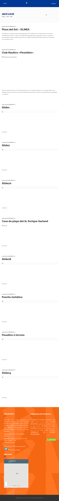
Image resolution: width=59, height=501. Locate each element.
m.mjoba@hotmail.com (9, 442)
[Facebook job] (8, 446)
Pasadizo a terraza (13, 335)
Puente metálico (12, 297)
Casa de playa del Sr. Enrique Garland (25, 221)
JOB (42, 430)
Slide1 (6, 107)
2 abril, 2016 (4, 180)
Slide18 (6, 259)
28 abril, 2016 (5, 26)
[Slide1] (29, 120)
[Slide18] (29, 271)
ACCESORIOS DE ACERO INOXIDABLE (44, 424)
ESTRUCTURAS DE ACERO (50, 428)
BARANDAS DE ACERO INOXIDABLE (41, 420)
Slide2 (6, 145)
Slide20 (6, 183)
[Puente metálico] (29, 309)
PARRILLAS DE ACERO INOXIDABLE (43, 433)
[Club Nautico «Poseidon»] (29, 71)
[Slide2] (29, 158)
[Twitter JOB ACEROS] (6, 450)
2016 (7, 17)
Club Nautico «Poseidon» (18, 52)
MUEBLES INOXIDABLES (49, 430)
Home (3, 17)
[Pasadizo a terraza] (29, 347)
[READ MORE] (6, 42)
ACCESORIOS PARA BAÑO (41, 428)
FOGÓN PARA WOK (35, 430)
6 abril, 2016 (4, 104)
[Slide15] (29, 385)
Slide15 (6, 372)
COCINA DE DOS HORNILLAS (42, 422)
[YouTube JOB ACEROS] (19, 446)
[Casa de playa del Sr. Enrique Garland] (29, 233)
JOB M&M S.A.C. (12, 26)
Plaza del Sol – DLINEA (15, 29)
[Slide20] (29, 196)
